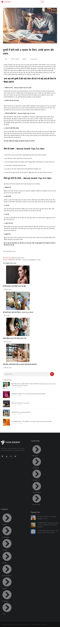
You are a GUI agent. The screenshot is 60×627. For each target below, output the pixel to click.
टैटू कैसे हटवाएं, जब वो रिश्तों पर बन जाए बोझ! (14, 286)
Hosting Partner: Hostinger (38, 624)
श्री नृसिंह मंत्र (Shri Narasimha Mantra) (20, 412)
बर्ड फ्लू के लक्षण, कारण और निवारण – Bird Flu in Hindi (18, 312)
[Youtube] (15, 456)
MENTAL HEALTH (12, 251)
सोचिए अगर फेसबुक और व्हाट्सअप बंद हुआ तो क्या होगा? (22, 141)
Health (24, 59)
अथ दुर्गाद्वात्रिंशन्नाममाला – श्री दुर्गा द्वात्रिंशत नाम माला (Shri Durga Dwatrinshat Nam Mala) (31, 421)
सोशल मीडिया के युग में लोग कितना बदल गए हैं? (14, 338)
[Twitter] (6, 456)
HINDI (7, 251)
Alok (6, 59)
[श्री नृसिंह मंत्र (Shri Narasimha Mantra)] (6, 413)
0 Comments (33, 59)
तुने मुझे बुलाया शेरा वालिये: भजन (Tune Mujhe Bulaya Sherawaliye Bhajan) (28, 393)
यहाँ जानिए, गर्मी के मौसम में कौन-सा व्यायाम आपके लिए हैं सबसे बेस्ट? (20, 364)
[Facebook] (2, 456)
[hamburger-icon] (42, 2)
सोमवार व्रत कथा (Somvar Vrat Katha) (20, 403)
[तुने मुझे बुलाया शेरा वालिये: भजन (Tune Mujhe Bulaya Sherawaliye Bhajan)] (6, 394)
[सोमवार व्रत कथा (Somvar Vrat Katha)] (6, 403)
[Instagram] (10, 456)
